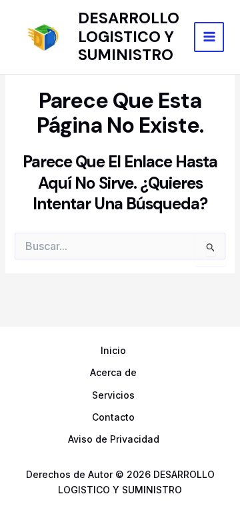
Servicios (113, 395)
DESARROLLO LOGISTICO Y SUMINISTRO (128, 36)
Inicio (113, 350)
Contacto (113, 417)
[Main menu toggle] (209, 37)
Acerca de (113, 372)
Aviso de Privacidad (113, 439)
